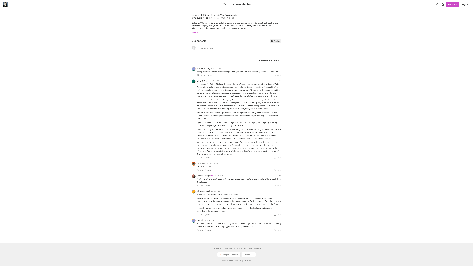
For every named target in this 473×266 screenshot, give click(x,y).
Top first (277, 41)
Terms (243, 248)
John (199, 220)
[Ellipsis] (280, 68)
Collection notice (254, 248)
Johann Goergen (204, 175)
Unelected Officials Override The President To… (215, 15)
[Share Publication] (442, 4)
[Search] (437, 4)
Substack (224, 261)
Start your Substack (230, 254)
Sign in (465, 4)
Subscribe (452, 4)
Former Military (203, 68)
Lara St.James (202, 163)
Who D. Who (202, 81)
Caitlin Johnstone (200, 18)
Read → (195, 32)
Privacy (237, 248)
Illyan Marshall (203, 191)
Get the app (249, 254)
